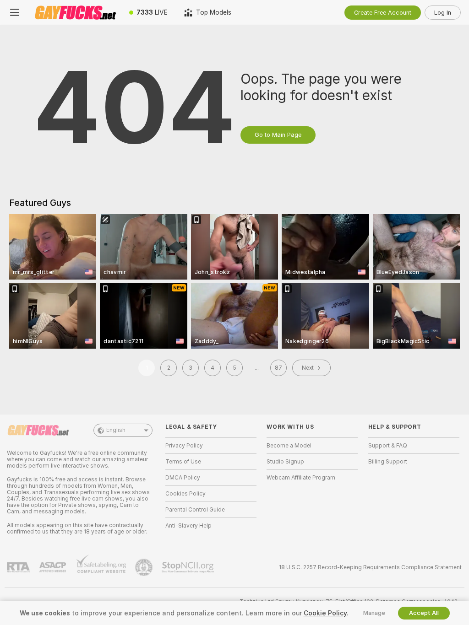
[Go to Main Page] (75, 12)
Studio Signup (285, 461)
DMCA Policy (182, 477)
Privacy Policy (184, 445)
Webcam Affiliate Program (301, 477)
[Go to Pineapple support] (144, 567)
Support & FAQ (387, 445)
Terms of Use (183, 461)
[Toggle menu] (14, 12)
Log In (442, 12)
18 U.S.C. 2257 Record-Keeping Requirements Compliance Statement (370, 567)
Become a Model (289, 445)
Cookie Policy (325, 613)
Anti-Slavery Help (188, 526)
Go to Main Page (278, 134)
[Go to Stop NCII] (189, 567)
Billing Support (387, 461)
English (115, 430)
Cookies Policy (185, 493)
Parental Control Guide (195, 509)
